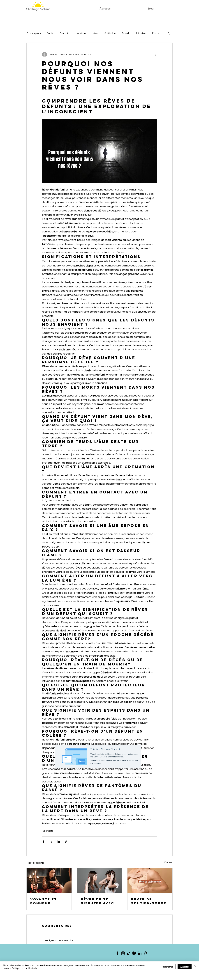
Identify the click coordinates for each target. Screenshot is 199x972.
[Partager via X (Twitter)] (51, 841)
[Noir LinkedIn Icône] (139, 953)
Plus (154, 33)
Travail (125, 33)
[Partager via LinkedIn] (58, 841)
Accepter (184, 966)
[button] (168, 33)
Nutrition (81, 33)
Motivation (140, 33)
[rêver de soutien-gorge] (149, 880)
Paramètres (167, 966)
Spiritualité (110, 33)
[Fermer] (195, 967)
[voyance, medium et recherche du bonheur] (49, 880)
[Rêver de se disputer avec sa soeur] (99, 880)
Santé (50, 33)
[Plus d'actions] (155, 54)
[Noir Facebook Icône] (117, 953)
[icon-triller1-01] (134, 953)
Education (65, 33)
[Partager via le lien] (66, 841)
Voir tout (168, 862)
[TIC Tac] (128, 953)
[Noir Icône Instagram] (123, 953)
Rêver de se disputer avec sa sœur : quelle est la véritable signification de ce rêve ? (97, 901)
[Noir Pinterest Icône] (145, 953)
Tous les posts (33, 33)
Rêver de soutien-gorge (149, 901)
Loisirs (95, 33)
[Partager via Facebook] (43, 841)
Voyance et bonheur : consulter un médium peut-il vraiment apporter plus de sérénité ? (47, 901)
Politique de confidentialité (24, 968)
